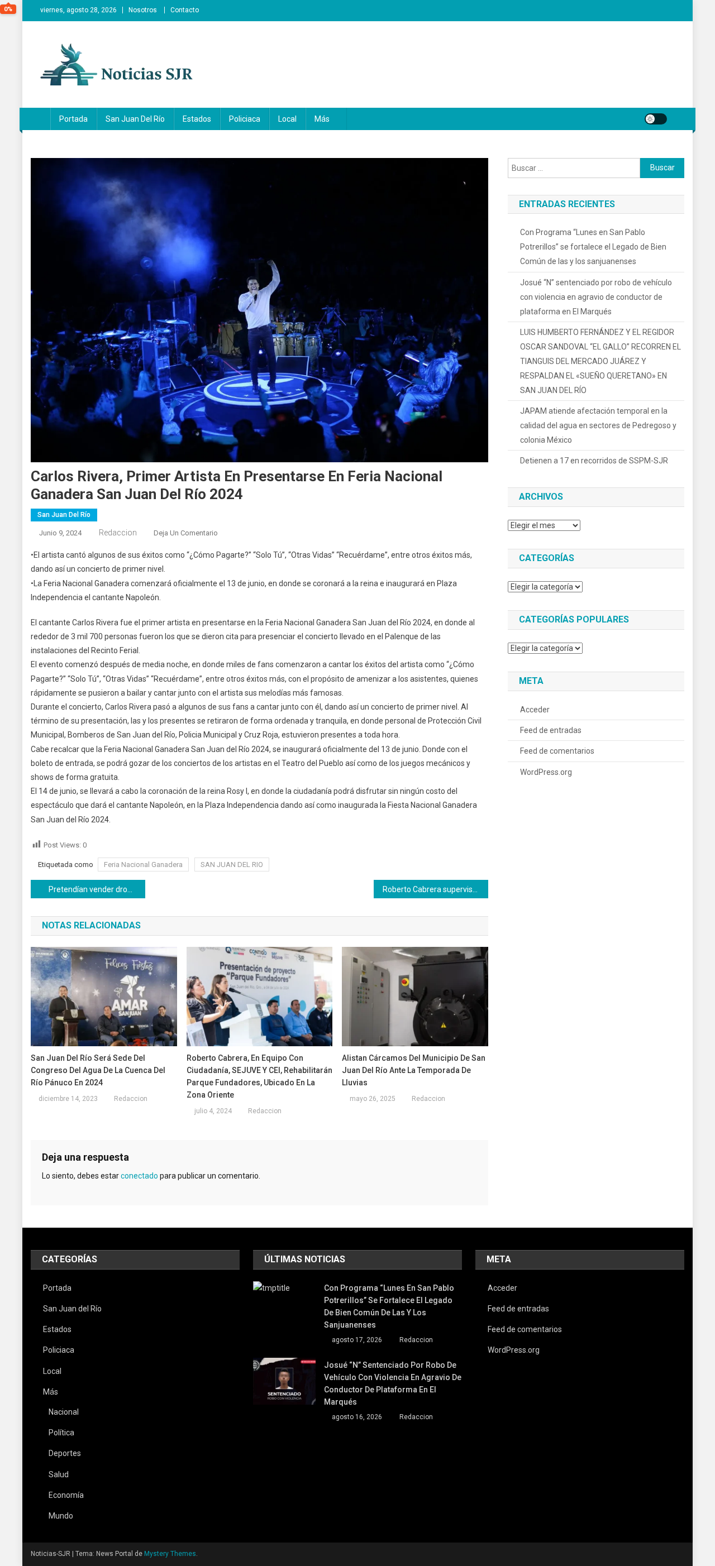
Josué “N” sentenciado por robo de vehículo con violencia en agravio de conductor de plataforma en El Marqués (596, 297)
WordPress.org (546, 772)
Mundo (61, 1515)
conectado (139, 1175)
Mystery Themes (170, 1554)
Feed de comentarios (557, 750)
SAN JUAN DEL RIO (232, 864)
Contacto (184, 10)
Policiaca (244, 118)
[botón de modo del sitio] (656, 118)
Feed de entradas (550, 730)
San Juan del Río (135, 118)
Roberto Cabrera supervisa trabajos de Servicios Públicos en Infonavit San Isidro (435, 889)
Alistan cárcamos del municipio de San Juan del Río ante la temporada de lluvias (413, 1070)
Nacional (64, 1411)
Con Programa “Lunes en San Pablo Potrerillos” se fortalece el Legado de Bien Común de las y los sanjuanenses (593, 247)
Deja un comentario (186, 533)
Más (322, 118)
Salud (59, 1474)
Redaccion (118, 532)
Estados (197, 118)
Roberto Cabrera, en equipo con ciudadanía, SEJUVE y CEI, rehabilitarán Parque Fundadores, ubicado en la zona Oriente (259, 1076)
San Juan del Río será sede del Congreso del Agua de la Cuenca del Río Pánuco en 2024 (98, 1070)
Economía (66, 1495)
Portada (73, 118)
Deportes (65, 1453)
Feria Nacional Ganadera (143, 864)
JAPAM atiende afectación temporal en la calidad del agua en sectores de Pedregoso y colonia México (598, 425)
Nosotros (142, 10)
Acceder (535, 709)
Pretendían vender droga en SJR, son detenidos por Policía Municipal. (97, 889)
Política (61, 1432)
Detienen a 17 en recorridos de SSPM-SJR (594, 460)
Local (287, 118)
